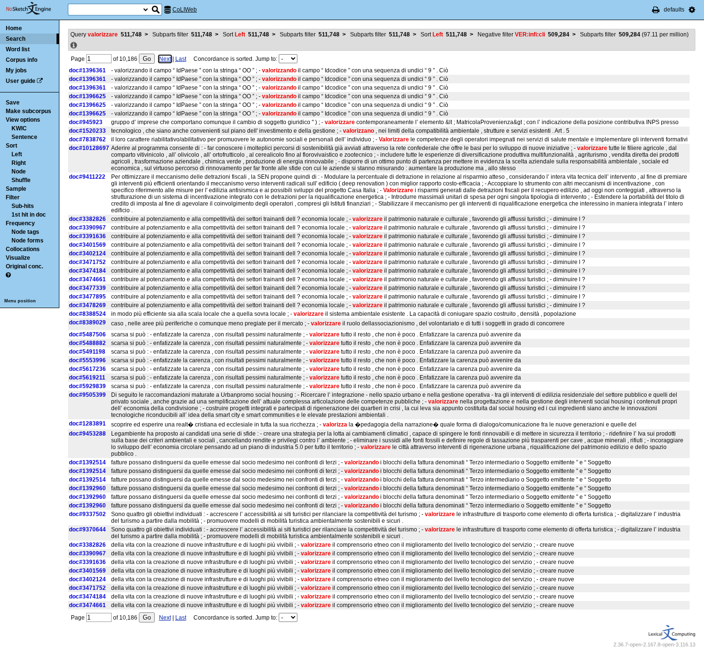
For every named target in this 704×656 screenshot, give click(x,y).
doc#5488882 (87, 343)
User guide (20, 81)
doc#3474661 (87, 279)
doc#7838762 (87, 139)
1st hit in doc (28, 214)
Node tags (25, 232)
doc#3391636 (87, 236)
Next (165, 59)
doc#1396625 (87, 96)
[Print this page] (655, 9)
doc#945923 (85, 122)
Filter (13, 197)
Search (15, 38)
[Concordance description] (73, 45)
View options (23, 119)
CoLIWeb (184, 9)
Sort (11, 145)
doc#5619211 (87, 377)
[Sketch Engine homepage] (36, 8)
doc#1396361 (87, 70)
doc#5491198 (87, 351)
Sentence (24, 137)
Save (13, 102)
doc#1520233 (87, 130)
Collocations (23, 249)
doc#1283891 (87, 423)
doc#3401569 (87, 245)
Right (18, 163)
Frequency (20, 223)
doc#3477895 (87, 296)
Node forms (27, 240)
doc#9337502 (87, 514)
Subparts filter (182, 34)
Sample (16, 188)
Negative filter (523, 34)
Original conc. (24, 266)
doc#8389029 (87, 322)
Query (106, 34)
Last (180, 59)
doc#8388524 (87, 314)
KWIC (19, 128)
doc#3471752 (87, 262)
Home (14, 28)
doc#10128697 (89, 148)
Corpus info (21, 60)
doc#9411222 (87, 176)
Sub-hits (22, 206)
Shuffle (21, 180)
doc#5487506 (87, 334)
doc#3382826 (87, 219)
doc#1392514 (87, 462)
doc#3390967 (87, 227)
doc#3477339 (87, 288)
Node (18, 171)
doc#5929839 (87, 386)
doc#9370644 (87, 529)
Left (16, 154)
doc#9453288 (87, 433)
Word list (18, 49)
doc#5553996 (87, 360)
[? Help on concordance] (8, 275)
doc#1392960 (87, 488)
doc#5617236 (87, 369)
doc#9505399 (87, 394)
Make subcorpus (28, 111)
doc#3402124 (87, 253)
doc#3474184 (87, 270)
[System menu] (692, 9)
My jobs (16, 70)
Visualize (18, 257)
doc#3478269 (87, 305)
